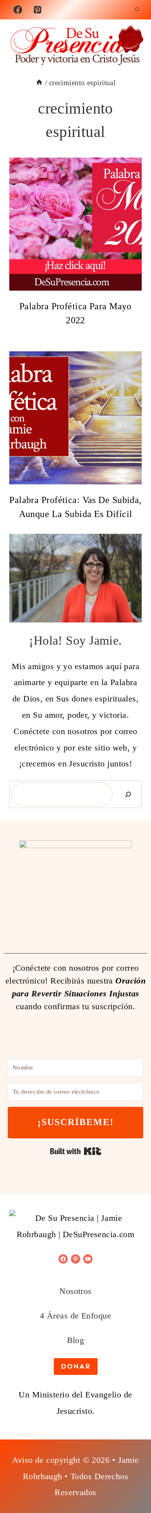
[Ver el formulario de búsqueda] (137, 9)
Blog (75, 1340)
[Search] (128, 794)
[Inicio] (39, 83)
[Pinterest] (37, 9)
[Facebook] (17, 9)
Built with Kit (75, 1151)
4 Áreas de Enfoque (75, 1315)
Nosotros (75, 1291)
